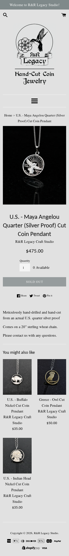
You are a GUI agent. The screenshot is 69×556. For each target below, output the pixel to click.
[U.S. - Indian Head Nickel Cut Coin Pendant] (17, 455)
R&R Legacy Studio (46, 533)
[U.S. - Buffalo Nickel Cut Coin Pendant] (17, 377)
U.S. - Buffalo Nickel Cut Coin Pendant (17, 405)
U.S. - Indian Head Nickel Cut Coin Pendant (17, 484)
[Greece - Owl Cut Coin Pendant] (51, 377)
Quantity (25, 260)
